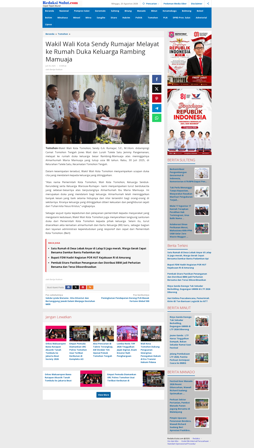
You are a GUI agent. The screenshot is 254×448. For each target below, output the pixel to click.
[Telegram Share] (157, 108)
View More (103, 394)
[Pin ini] (157, 98)
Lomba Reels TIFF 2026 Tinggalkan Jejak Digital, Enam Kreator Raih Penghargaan (127, 349)
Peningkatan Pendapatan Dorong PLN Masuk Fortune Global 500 (125, 298)
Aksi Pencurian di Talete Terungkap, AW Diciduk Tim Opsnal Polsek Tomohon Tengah (103, 349)
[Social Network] (208, 3)
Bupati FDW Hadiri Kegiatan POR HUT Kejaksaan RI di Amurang (91, 257)
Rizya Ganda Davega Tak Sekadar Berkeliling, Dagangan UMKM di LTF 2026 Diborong (188, 289)
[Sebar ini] (157, 79)
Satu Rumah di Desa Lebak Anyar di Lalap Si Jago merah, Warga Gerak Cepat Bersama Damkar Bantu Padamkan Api (189, 255)
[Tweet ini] (157, 89)
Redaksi (196, 438)
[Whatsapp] (157, 118)
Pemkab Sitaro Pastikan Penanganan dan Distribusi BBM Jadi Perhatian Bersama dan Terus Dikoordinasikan (187, 276)
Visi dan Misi (172, 441)
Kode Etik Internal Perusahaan (195, 441)
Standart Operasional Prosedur (181, 443)
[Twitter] (75, 287)
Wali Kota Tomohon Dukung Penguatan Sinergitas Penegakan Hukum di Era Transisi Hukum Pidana (151, 353)
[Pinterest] (83, 287)
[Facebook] (68, 287)
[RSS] (90, 287)
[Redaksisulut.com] (62, 3)
